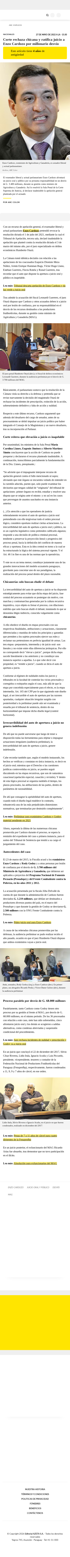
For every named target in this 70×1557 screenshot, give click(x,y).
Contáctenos (35, 1513)
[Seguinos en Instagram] (40, 1544)
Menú (65, 15)
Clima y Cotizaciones (41, 14)
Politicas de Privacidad (35, 1499)
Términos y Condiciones (35, 1494)
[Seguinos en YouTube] (37, 1544)
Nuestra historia (35, 1489)
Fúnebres (35, 1504)
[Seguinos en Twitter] (33, 1544)
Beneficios (35, 1508)
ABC (8, 14)
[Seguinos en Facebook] (30, 1544)
